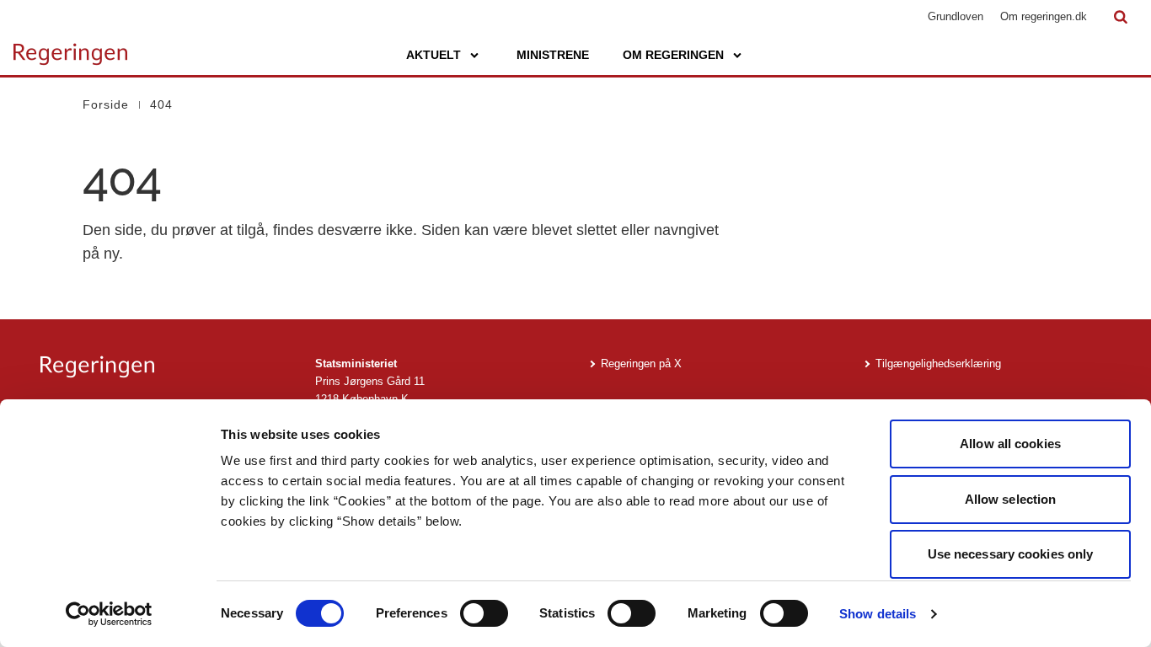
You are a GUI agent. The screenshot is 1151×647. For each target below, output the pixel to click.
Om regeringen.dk (1043, 16)
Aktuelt (433, 54)
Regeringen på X (641, 363)
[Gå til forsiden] (70, 46)
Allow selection (1011, 499)
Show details (877, 614)
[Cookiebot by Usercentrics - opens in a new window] (109, 614)
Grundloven (955, 16)
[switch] (484, 613)
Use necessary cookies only (1011, 554)
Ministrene (553, 54)
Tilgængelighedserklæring (938, 363)
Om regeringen (673, 54)
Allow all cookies (1010, 443)
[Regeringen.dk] (164, 367)
